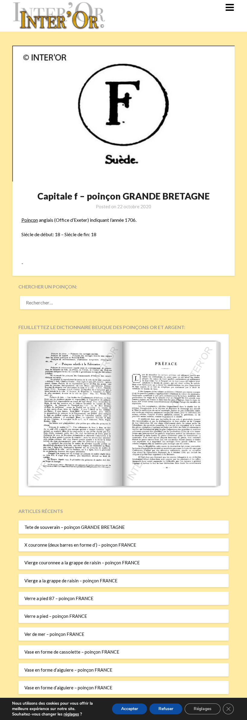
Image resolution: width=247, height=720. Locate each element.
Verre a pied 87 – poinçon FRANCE (58, 598)
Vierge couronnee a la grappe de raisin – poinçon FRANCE (82, 562)
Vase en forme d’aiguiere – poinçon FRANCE (68, 670)
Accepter (129, 709)
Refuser (165, 709)
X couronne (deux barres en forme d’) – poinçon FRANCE (80, 545)
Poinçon (29, 220)
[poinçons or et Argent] (123, 486)
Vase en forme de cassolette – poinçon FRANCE (71, 651)
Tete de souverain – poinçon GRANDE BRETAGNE (74, 527)
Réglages (202, 709)
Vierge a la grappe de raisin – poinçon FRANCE (70, 580)
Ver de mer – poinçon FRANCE (54, 634)
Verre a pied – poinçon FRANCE (55, 616)
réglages (71, 714)
